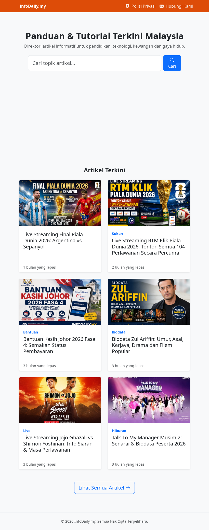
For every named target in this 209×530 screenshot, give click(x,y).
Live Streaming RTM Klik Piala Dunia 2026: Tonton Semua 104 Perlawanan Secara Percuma (148, 246)
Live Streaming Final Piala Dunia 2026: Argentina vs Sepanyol (53, 240)
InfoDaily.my (33, 6)
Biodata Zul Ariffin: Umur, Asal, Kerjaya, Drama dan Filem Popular (148, 345)
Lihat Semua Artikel (102, 487)
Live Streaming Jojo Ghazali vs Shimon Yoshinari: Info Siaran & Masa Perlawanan (58, 443)
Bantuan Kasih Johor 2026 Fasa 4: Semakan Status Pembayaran (59, 345)
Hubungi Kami (179, 6)
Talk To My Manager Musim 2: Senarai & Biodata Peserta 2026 (149, 440)
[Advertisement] (104, 119)
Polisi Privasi (142, 6)
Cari (172, 66)
